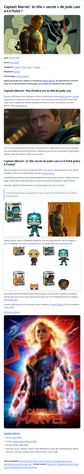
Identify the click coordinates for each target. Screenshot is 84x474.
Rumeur (17, 71)
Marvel (29, 441)
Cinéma (17, 67)
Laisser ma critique (11, 312)
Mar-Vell (13, 300)
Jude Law (63, 96)
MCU (35, 441)
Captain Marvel (22, 76)
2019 (14, 437)
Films (24, 67)
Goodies (36, 67)
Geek (29, 67)
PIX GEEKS (15, 62)
